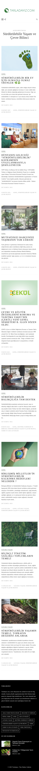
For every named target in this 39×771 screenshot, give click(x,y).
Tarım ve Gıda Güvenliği (10, 430)
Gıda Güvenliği (24, 716)
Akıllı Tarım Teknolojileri (10, 713)
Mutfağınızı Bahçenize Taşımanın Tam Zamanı (17, 238)
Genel (3, 74)
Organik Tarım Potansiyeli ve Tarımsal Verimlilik (22, 742)
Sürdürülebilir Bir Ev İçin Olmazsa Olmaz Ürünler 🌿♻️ (17, 80)
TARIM (31, 723)
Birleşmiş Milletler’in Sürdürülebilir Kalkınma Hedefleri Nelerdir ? (18, 477)
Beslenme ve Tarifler (28, 713)
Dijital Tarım (6, 716)
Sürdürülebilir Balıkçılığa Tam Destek (18, 398)
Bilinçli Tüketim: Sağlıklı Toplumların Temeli (17, 556)
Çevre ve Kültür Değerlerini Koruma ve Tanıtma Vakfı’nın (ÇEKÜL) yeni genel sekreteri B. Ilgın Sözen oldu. (18, 318)
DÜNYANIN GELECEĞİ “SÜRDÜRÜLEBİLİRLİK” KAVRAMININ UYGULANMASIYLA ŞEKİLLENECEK (16, 160)
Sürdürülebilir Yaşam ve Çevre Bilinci (22, 428)
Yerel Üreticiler (25, 727)
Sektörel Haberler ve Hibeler (24, 720)
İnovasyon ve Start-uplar (10, 731)
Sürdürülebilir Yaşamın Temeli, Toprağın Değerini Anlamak (19, 633)
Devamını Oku (7, 105)
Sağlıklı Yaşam (23, 508)
